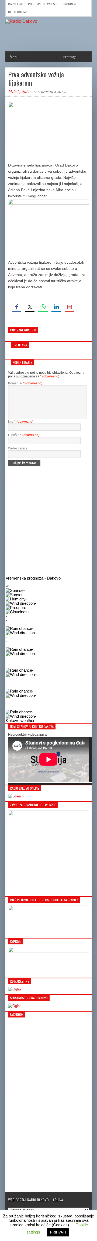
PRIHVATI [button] (58, 1232)
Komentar (25, 383)
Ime (20, 421)
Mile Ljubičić (19, 91)
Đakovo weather (20, 720)
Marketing (15, 4)
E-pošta (23, 435)
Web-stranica (17, 448)
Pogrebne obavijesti (43, 4)
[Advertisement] (48, 525)
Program (69, 4)
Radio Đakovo (17, 12)
